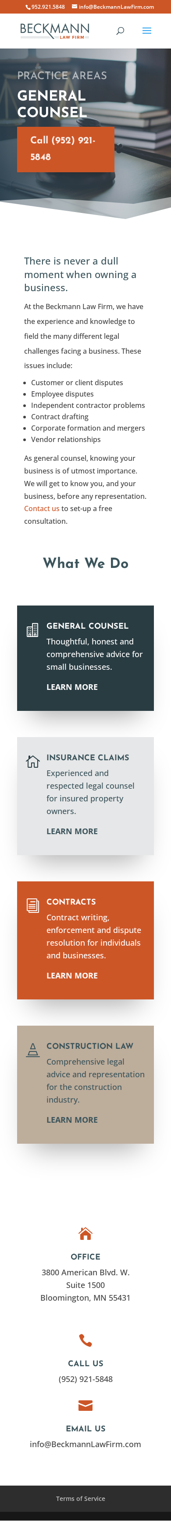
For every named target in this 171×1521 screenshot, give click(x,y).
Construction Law (89, 1047)
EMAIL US (86, 1430)
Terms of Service (80, 1498)
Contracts (71, 903)
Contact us (42, 508)
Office (85, 1258)
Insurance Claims (87, 758)
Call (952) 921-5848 (63, 149)
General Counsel (87, 627)
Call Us (85, 1364)
